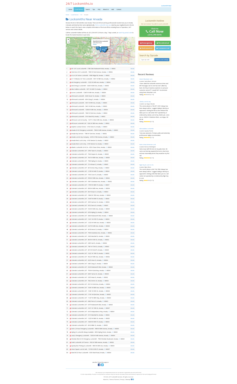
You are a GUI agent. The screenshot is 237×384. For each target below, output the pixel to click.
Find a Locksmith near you (103, 25)
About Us (106, 9)
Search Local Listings (162, 59)
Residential (163, 43)
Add (112, 9)
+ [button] (68, 39)
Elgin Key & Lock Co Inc (146, 165)
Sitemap (127, 379)
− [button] (68, 42)
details (132, 68)
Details (95, 44)
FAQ (99, 9)
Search (88, 9)
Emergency (147, 43)
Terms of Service (114, 379)
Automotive (147, 48)
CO (81, 15)
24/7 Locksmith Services (115, 377)
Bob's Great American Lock (147, 144)
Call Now (155, 31)
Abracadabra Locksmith (146, 128)
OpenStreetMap (125, 64)
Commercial (163, 48)
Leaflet (118, 64)
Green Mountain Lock (145, 79)
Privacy (122, 379)
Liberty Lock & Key (145, 101)
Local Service (79, 9)
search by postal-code (125, 32)
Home (70, 9)
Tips (93, 9)
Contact (119, 9)
